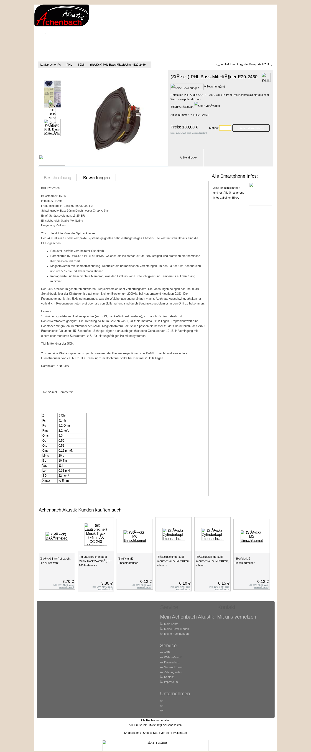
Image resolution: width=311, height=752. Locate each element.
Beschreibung (57, 177)
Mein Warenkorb (161, 34)
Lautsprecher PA (50, 64)
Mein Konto (94, 34)
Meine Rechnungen (176, 633)
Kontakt (65, 34)
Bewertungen (96, 177)
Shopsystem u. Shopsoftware (142, 732)
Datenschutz (172, 662)
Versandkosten (173, 667)
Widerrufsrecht (173, 657)
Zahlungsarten (173, 672)
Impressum (124, 34)
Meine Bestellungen (176, 629)
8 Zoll (81, 64)
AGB (167, 652)
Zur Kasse (196, 34)
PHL (69, 64)
